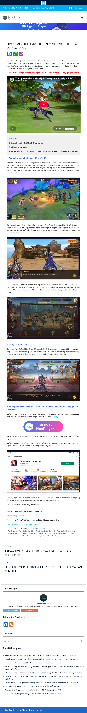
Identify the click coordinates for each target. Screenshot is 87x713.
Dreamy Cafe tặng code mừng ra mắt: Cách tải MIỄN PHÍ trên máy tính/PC (33, 690)
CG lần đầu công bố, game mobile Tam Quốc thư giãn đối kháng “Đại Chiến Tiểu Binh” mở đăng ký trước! (43, 673)
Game (35, 528)
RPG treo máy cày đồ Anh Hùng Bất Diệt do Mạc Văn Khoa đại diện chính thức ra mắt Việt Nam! (40, 655)
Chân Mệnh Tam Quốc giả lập (37, 531)
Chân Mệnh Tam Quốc (19, 531)
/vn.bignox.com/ (18, 516)
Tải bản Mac (29, 610)
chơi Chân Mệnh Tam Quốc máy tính (34, 533)
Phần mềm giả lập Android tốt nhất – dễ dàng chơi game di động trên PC (28, 8)
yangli (25, 528)
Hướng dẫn (43, 528)
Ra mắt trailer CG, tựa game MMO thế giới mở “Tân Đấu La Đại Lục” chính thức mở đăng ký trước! (41, 683)
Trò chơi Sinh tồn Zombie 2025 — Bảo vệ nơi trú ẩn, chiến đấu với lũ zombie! (33, 663)
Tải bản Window (11, 610)
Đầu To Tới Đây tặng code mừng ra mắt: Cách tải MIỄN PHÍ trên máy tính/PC (34, 694)
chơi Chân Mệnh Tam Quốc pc (58, 533)
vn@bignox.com (78, 8)
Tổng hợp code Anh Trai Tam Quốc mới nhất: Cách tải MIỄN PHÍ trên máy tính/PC (35, 686)
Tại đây (55, 417)
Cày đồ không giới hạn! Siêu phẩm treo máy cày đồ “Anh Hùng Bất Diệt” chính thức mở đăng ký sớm (41, 659)
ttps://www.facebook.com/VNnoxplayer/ (22, 524)
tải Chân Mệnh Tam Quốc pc (51, 536)
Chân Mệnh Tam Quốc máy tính (60, 531)
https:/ (9, 516)
